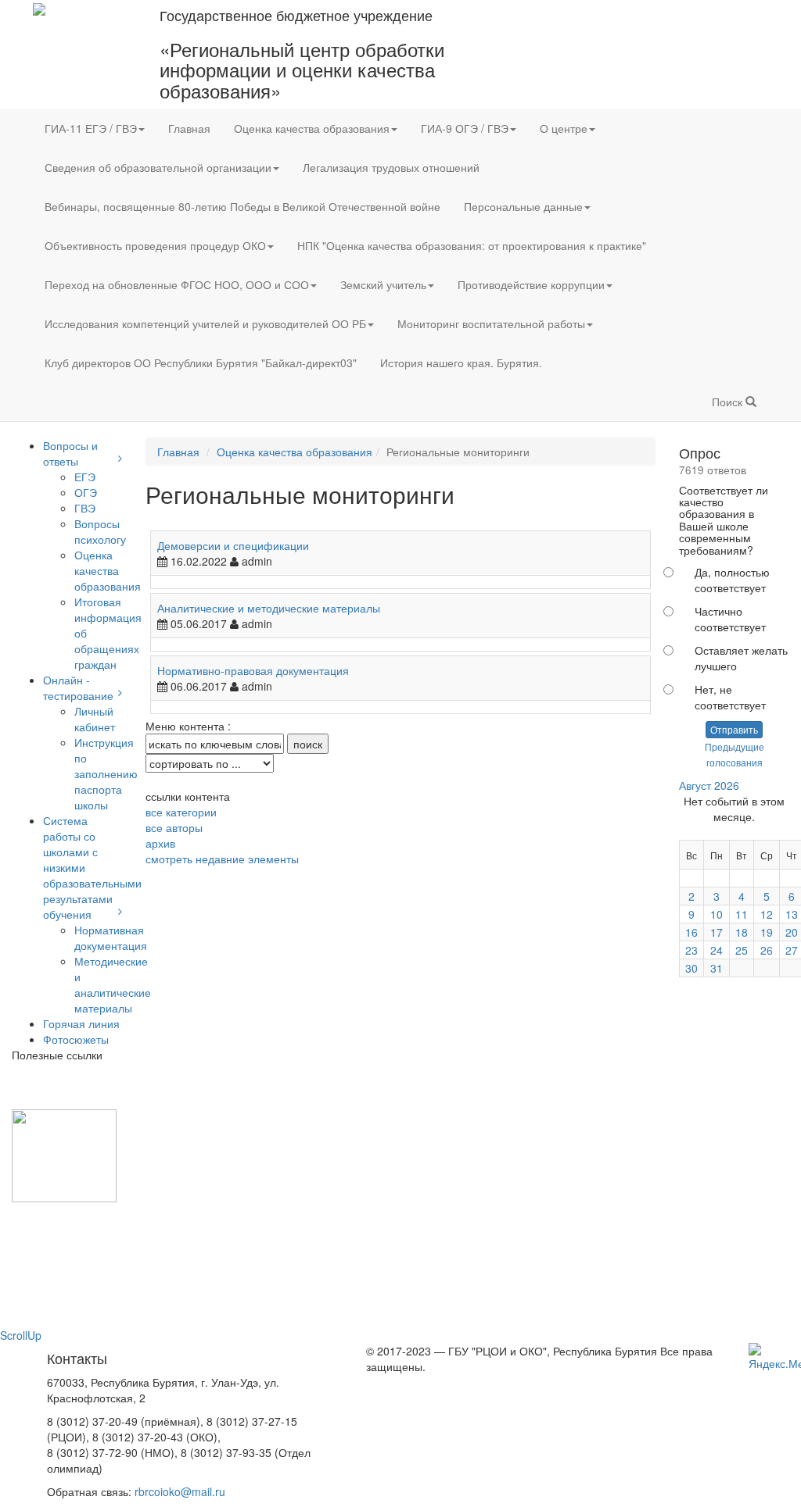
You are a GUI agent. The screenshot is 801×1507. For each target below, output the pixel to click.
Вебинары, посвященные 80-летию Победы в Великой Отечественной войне (242, 206)
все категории (181, 812)
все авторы (174, 827)
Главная (189, 128)
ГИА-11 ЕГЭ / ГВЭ (91, 128)
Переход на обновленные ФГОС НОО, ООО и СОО (177, 284)
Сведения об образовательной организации (158, 167)
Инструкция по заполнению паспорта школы (106, 773)
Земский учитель (383, 284)
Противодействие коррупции (531, 284)
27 (791, 950)
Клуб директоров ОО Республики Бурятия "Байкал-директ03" (201, 362)
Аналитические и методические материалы (268, 608)
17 (716, 932)
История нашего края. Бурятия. (461, 362)
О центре (563, 128)
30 (691, 968)
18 (741, 932)
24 (716, 950)
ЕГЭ (84, 476)
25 (741, 950)
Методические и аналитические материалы (112, 984)
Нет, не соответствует (730, 696)
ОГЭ (85, 492)
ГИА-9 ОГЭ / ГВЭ (464, 128)
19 (766, 932)
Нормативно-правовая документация (253, 670)
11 (741, 914)
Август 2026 (709, 785)
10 (716, 914)
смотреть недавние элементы (222, 858)
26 (766, 950)
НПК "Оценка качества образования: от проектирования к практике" (471, 245)
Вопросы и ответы (70, 453)
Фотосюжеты (76, 1039)
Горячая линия (81, 1023)
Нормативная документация (110, 937)
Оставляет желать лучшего (741, 657)
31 (716, 968)
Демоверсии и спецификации (233, 545)
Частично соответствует (730, 618)
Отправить (734, 729)
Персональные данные (523, 206)
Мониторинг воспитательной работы (491, 323)
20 (791, 932)
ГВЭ (84, 508)
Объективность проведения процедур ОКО (155, 245)
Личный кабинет (94, 718)
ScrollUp (20, 1335)
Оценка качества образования (312, 128)
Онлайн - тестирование (78, 687)
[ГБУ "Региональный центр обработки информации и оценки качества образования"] (39, 8)
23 (691, 950)
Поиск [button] (728, 401)
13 (791, 914)
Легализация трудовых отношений (391, 167)
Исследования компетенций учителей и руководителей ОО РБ (205, 323)
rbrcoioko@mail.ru (180, 1491)
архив (160, 843)
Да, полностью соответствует (732, 579)
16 (691, 932)
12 (766, 914)
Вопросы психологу (100, 531)
